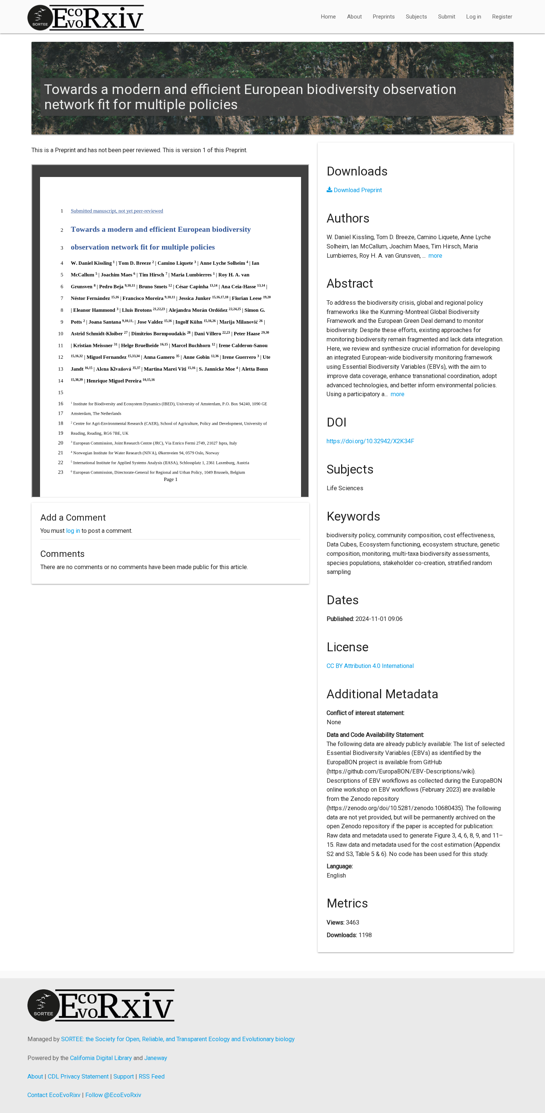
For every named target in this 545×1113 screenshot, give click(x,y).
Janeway (155, 1058)
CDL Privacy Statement (78, 1076)
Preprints (384, 16)
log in (73, 530)
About (354, 16)
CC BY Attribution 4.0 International (370, 665)
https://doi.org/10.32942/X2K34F (370, 441)
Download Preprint (357, 190)
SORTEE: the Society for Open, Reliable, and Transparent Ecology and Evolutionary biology (178, 1039)
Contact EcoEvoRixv (53, 1095)
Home (328, 16)
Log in (473, 16)
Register (502, 16)
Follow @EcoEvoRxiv (113, 1095)
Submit (446, 16)
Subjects (416, 16)
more (435, 255)
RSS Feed (152, 1076)
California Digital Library (101, 1058)
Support (123, 1076)
